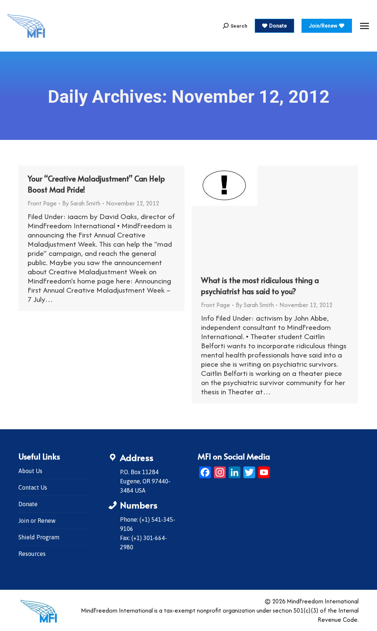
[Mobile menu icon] (364, 26)
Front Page (42, 203)
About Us (30, 471)
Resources (32, 553)
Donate (28, 504)
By (81, 203)
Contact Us (32, 487)
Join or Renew (37, 520)
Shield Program (38, 537)
